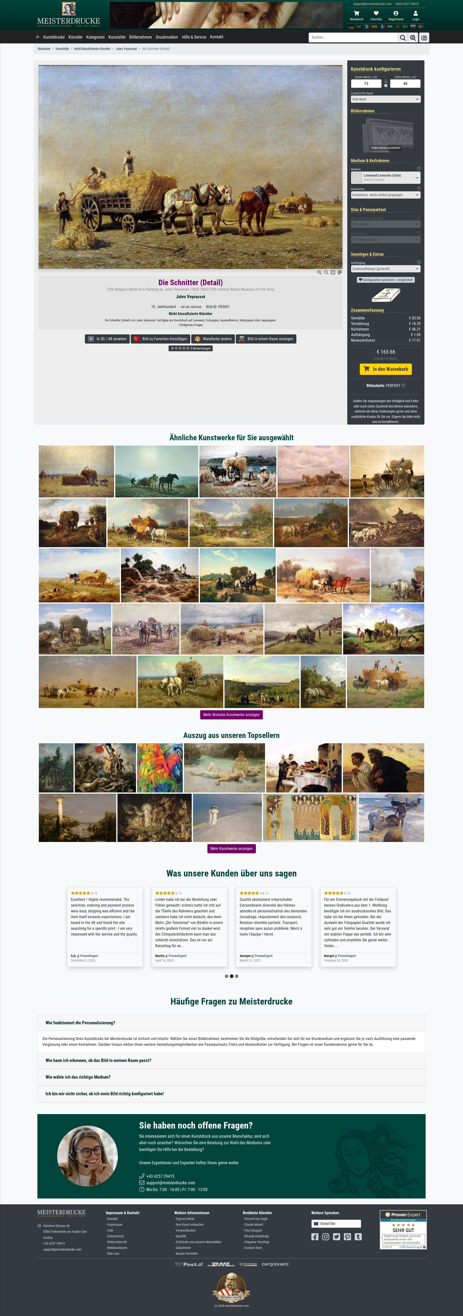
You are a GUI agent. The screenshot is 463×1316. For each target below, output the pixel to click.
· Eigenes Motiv (184, 1219)
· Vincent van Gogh (255, 1219)
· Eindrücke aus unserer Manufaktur (197, 1242)
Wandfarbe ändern (216, 339)
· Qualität (180, 1236)
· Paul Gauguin (252, 1230)
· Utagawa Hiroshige (256, 1242)
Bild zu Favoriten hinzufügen (163, 339)
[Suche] (403, 37)
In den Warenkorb (388, 369)
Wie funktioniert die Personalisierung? (80, 1023)
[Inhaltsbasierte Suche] (413, 37)
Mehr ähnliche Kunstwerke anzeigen (231, 714)
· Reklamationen (116, 1248)
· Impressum (114, 1225)
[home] (37, 37)
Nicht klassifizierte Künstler (92, 49)
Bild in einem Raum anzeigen (269, 339)
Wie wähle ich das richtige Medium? (78, 1077)
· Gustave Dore (252, 1248)
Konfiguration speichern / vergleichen (387, 280)
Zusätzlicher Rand (362, 93)
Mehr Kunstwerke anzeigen (232, 848)
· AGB (109, 1230)
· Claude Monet (253, 1225)
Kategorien (95, 37)
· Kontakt (112, 1219)
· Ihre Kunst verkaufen (189, 1225)
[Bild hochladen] (424, 37)
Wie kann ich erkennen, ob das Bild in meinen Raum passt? (98, 1060)
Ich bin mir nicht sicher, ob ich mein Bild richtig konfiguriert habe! (105, 1093)
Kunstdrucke (54, 37)
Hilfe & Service (194, 37)
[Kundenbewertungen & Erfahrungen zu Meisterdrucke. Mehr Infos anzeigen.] (403, 1229)
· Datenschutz (115, 1236)
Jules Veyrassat (126, 49)
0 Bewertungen (200, 348)
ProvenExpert (97, 956)
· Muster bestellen (186, 1254)
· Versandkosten (185, 1230)
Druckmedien (167, 37)
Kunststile (117, 37)
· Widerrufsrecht (116, 1242)
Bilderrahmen (140, 37)
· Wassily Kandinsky (256, 1236)
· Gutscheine (182, 1248)
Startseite (44, 49)
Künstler (75, 37)
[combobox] (386, 99)
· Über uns (112, 1254)
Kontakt (216, 36)
